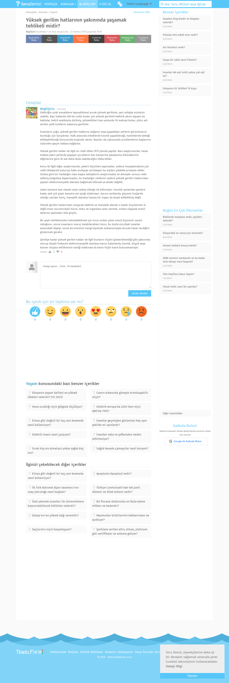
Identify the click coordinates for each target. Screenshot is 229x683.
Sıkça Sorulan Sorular (150, 652)
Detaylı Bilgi (174, 666)
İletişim (73, 652)
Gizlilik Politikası (91, 652)
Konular (43, 12)
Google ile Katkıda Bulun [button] (188, 441)
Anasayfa (31, 12)
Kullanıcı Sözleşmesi (119, 652)
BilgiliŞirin (31, 32)
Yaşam (53, 12)
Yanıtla (43, 252)
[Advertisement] (88, 71)
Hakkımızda (58, 652)
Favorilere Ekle (141, 12)
